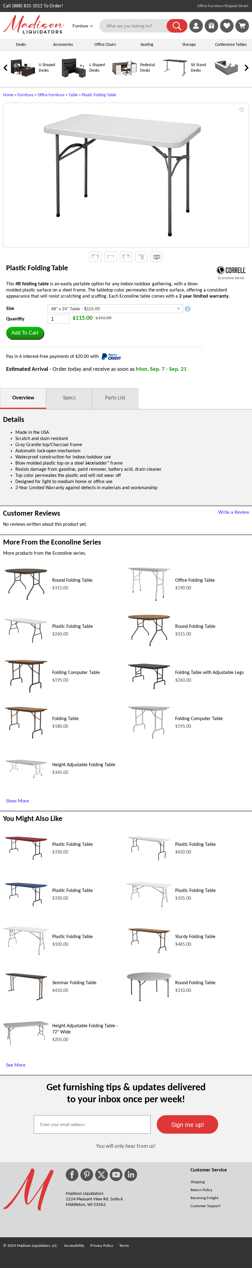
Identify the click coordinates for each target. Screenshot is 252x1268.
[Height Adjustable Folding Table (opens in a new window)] (26, 778)
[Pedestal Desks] (124, 79)
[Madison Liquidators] (34, 32)
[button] (177, 26)
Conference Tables (230, 44)
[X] (101, 1174)
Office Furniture (51, 95)
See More (16, 1065)
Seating (146, 44)
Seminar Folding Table (74, 983)
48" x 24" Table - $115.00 (75, 308)
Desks (21, 44)
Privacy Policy (101, 1246)
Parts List (115, 398)
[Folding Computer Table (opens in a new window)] (26, 693)
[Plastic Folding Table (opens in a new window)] (26, 643)
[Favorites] (227, 31)
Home (8, 95)
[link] (242, 26)
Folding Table (65, 718)
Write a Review (233, 512)
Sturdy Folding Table (195, 936)
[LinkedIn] (130, 1174)
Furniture (25, 95)
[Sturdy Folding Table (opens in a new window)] (149, 954)
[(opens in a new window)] (231, 270)
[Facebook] (72, 1174)
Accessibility (74, 1246)
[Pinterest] (86, 1174)
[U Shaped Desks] (23, 79)
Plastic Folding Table (99, 95)
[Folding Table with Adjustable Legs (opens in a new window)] (149, 689)
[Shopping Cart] (242, 26)
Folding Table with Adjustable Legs (209, 672)
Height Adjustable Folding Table (83, 765)
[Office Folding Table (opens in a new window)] (149, 601)
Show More (17, 801)
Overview (23, 398)
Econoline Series (231, 278)
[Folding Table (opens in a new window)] (26, 739)
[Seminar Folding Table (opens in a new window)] (26, 1001)
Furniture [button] (83, 26)
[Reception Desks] (226, 79)
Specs (69, 398)
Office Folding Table (195, 580)
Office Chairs (105, 44)
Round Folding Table (72, 580)
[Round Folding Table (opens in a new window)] (26, 600)
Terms (124, 1246)
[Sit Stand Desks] (175, 79)
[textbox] (92, 1124)
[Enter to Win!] (211, 31)
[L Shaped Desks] (73, 79)
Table (73, 95)
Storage (189, 44)
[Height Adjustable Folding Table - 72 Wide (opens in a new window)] (26, 1043)
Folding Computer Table (76, 672)
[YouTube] (116, 1174)
